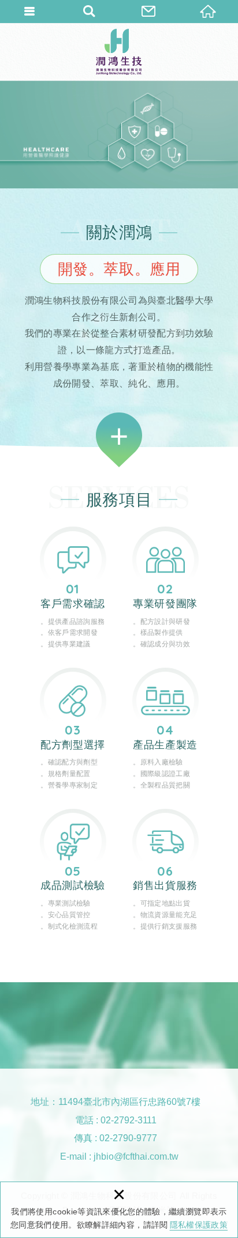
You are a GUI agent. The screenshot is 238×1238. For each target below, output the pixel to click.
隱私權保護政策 (199, 1224)
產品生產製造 (165, 730)
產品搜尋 (89, 11)
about (119, 439)
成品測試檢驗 (73, 871)
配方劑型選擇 (73, 730)
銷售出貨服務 (165, 871)
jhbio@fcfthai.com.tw (136, 1156)
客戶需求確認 (73, 588)
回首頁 (208, 11)
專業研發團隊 (165, 588)
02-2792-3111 (129, 1120)
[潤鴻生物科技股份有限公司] (119, 52)
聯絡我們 (148, 11)
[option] (119, 134)
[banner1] (119, 134)
